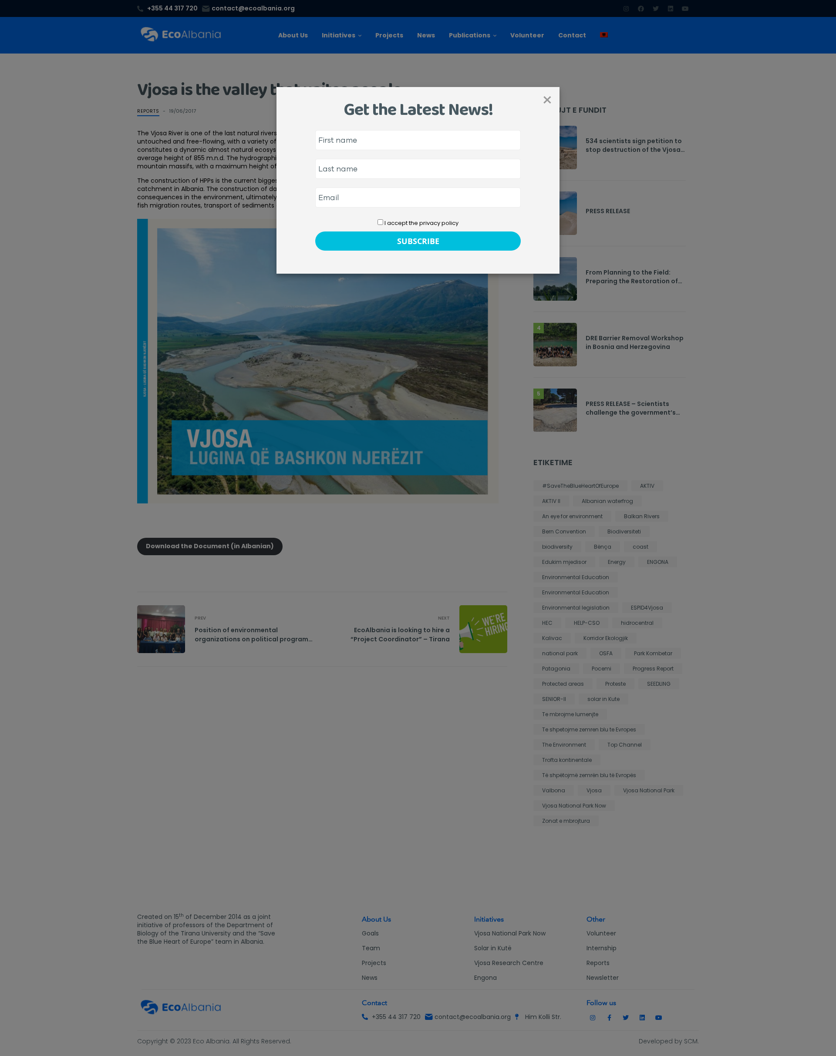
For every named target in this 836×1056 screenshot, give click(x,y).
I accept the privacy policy (420, 223)
